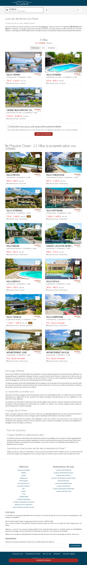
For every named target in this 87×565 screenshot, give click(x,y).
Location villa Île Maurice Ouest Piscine (63, 478)
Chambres (52, 48)
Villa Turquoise (55, 175)
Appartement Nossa (57, 352)
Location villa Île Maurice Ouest (63, 473)
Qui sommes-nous (23, 483)
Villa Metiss (13, 175)
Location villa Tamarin (63, 486)
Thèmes (23, 473)
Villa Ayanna (53, 74)
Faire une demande (43, 134)
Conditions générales (23, 499)
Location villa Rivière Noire (63, 483)
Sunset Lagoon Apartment (61, 246)
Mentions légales (69, 554)
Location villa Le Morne (63, 475)
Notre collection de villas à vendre (23, 507)
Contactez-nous (43, 560)
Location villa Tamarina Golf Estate (63, 489)
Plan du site (47, 554)
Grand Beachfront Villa (20, 110)
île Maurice (44, 27)
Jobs (23, 489)
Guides (23, 475)
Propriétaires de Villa (32, 554)
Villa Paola (52, 281)
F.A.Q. (23, 494)
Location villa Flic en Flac (63, 491)
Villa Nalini (12, 246)
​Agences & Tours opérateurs (23, 505)
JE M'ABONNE (75, 546)
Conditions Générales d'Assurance (23, 502)
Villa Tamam (13, 74)
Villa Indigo (13, 281)
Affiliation (57, 554)
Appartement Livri (16, 352)
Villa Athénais (14, 210)
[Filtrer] (46, 10)
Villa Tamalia (13, 317)
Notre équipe (23, 481)
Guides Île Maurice (63, 481)
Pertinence (35, 48)
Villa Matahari (54, 210)
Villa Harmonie (54, 317)
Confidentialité (23, 497)
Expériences (23, 478)
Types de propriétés (23, 470)
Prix (43, 48)
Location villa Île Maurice (63, 470)
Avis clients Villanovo (23, 486)
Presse (24, 491)
